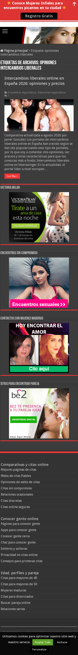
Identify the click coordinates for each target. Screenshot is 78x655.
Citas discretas (11, 501)
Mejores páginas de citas (18, 469)
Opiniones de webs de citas (20, 482)
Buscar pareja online (15, 603)
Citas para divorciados (17, 596)
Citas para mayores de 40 (19, 578)
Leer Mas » (12, 176)
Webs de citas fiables (16, 476)
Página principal (15, 51)
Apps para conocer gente (18, 530)
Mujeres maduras (13, 590)
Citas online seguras (15, 507)
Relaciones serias (13, 609)
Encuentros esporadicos (22, 92)
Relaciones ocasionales (17, 494)
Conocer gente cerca (15, 536)
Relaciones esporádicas (52, 92)
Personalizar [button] (39, 649)
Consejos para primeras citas (21, 561)
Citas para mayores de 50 (19, 584)
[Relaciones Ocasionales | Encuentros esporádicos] (39, 32)
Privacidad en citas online (19, 555)
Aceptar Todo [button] (43, 642)
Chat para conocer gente (18, 542)
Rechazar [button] (62, 642)
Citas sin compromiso (16, 488)
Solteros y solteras (14, 549)
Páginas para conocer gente (20, 524)
